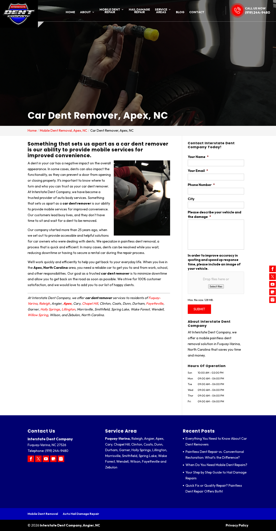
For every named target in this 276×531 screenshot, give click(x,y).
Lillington (68, 309)
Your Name (198, 157)
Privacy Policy (237, 525)
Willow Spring (38, 315)
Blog (180, 12)
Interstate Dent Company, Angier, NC (70, 525)
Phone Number (201, 185)
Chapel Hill (90, 303)
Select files (216, 286)
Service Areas (161, 11)
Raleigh (44, 303)
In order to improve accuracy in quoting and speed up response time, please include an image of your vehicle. (214, 262)
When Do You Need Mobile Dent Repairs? (216, 465)
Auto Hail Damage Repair (81, 514)
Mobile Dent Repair (110, 11)
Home (70, 12)
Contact (196, 12)
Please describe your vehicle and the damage (214, 214)
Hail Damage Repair (139, 11)
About (85, 12)
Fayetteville (154, 303)
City (191, 199)
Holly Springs (50, 309)
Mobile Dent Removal (43, 514)
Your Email (198, 170)
